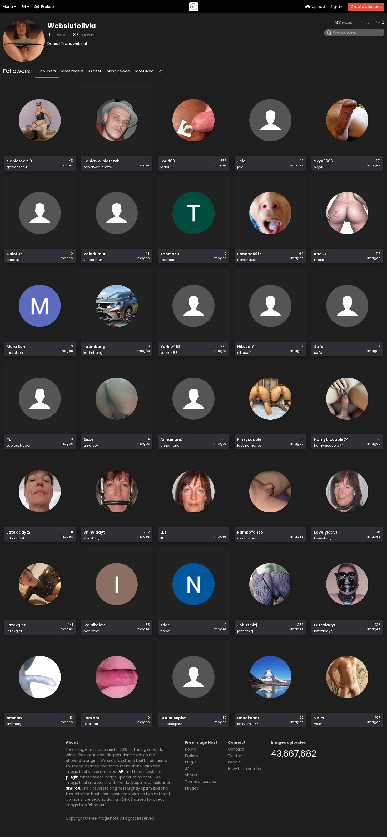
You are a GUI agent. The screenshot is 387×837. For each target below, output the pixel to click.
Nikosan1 (245, 346)
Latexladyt (325, 625)
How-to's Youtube (244, 768)
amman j (15, 717)
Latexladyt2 (19, 532)
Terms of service (200, 781)
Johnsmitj (247, 625)
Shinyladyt (94, 532)
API (121, 771)
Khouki (321, 254)
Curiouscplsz (173, 717)
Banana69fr (249, 254)
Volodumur (94, 254)
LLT (163, 532)
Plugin (190, 762)
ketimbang (94, 346)
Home (190, 749)
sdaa (165, 625)
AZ (161, 71)
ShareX (73, 788)
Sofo (319, 346)
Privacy (192, 788)
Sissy (88, 439)
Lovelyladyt (326, 532)
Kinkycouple (249, 439)
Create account (366, 6)
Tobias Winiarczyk (101, 161)
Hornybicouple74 (331, 439)
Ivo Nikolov (94, 625)
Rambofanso (250, 532)
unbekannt (248, 717)
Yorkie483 (170, 346)
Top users (47, 71)
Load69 (167, 161)
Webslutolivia (71, 26)
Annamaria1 (172, 439)
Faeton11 (92, 717)
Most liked (144, 71)
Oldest (95, 71)
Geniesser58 (19, 161)
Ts (9, 439)
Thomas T (170, 254)
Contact (236, 749)
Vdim (319, 717)
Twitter (234, 755)
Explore (191, 755)
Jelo (241, 161)
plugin (72, 777)
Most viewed (118, 71)
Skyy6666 (323, 161)
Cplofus (14, 254)
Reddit (234, 762)
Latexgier (16, 625)
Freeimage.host (103, 818)
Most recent (72, 71)
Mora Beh (16, 346)
